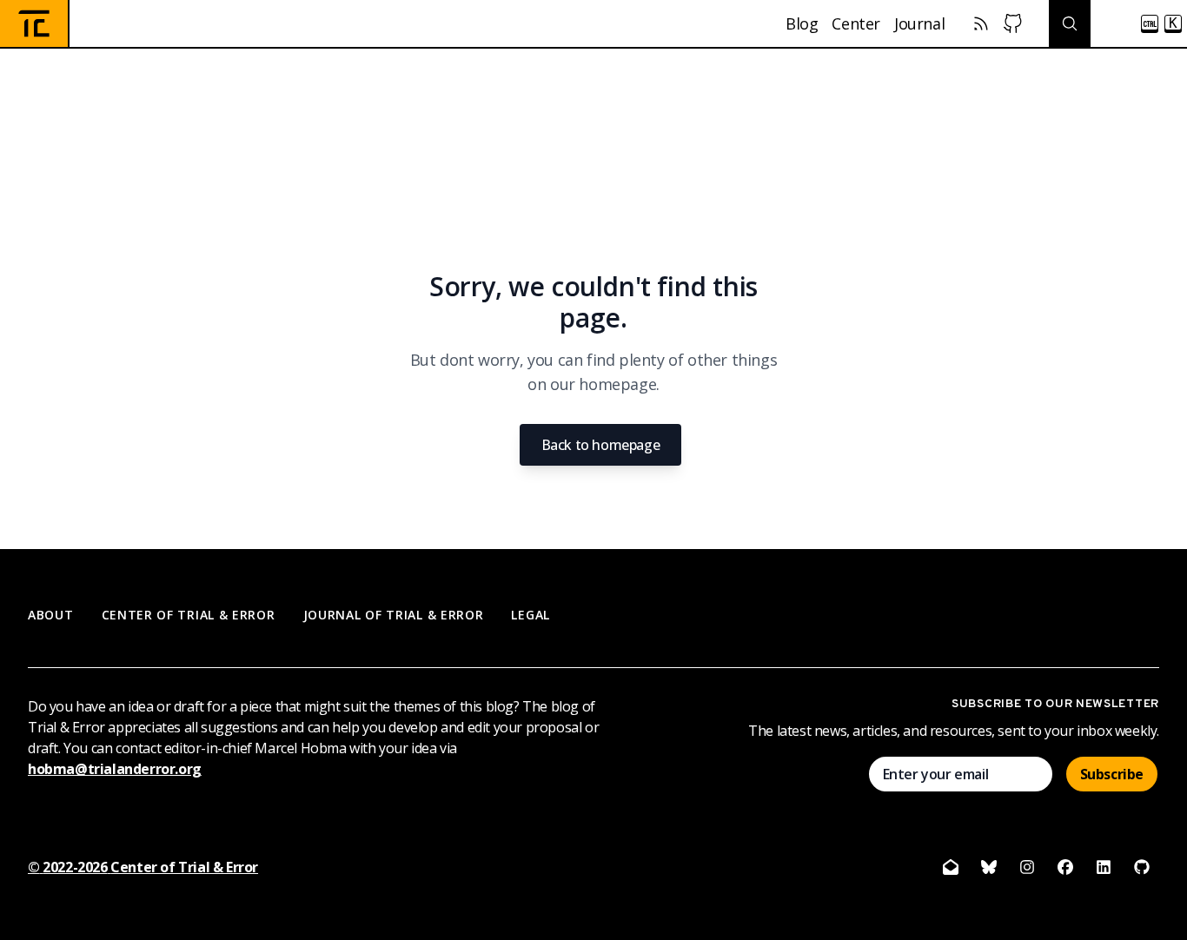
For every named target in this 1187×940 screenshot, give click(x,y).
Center (856, 23)
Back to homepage (600, 444)
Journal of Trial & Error (393, 614)
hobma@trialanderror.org (115, 768)
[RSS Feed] (981, 23)
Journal (919, 23)
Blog (802, 23)
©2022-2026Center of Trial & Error (143, 867)
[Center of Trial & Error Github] (1012, 23)
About (51, 614)
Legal (530, 614)
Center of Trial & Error (188, 614)
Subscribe (1112, 774)
